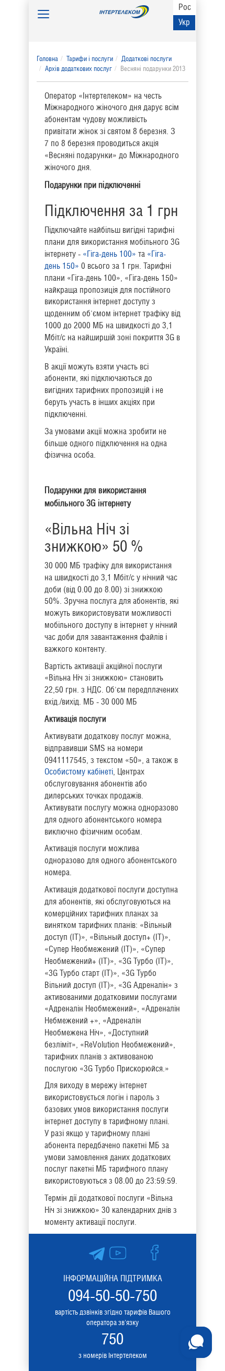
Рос (184, 7)
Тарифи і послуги (89, 59)
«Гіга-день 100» (109, 254)
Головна (47, 59)
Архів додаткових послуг (78, 69)
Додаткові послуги (146, 59)
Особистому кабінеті (78, 772)
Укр (184, 22)
